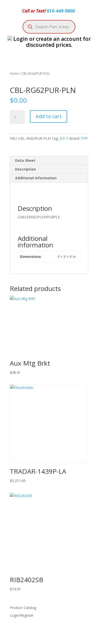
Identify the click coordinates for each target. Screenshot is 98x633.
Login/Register (21, 615)
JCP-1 (64, 138)
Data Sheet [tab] (25, 160)
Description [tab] (25, 169)
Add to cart (48, 116)
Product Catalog (23, 607)
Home (14, 73)
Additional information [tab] (36, 178)
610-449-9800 (61, 11)
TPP (84, 138)
